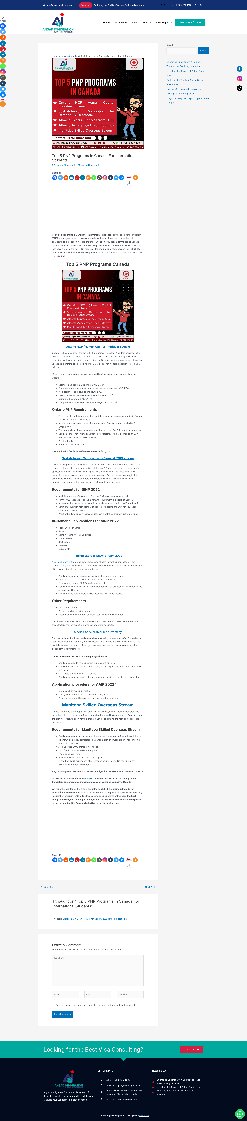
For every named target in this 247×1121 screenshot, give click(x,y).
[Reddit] (65, 177)
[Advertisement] (98, 212)
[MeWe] (82, 177)
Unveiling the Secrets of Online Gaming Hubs (179, 1087)
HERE (89, 778)
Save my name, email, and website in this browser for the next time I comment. (95, 1005)
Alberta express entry (63, 562)
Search (170, 45)
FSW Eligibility (164, 22)
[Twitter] (60, 177)
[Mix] (88, 177)
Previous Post (46, 887)
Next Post (151, 887)
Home (106, 22)
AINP (134, 22)
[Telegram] (116, 177)
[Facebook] (54, 177)
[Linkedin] (71, 177)
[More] (135, 177)
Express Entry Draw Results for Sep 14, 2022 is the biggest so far (95, 918)
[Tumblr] (110, 177)
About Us (147, 22)
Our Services (121, 22)
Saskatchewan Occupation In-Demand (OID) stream (98, 458)
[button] (165, 5)
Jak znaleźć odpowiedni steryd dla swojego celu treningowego (125, 5)
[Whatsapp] (93, 177)
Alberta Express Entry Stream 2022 (97, 555)
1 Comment (57, 165)
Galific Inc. (144, 1115)
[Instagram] (104, 177)
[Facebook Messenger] (121, 177)
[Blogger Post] (99, 177)
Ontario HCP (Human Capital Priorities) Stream (98, 346)
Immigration (71, 165)
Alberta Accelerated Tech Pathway (98, 632)
